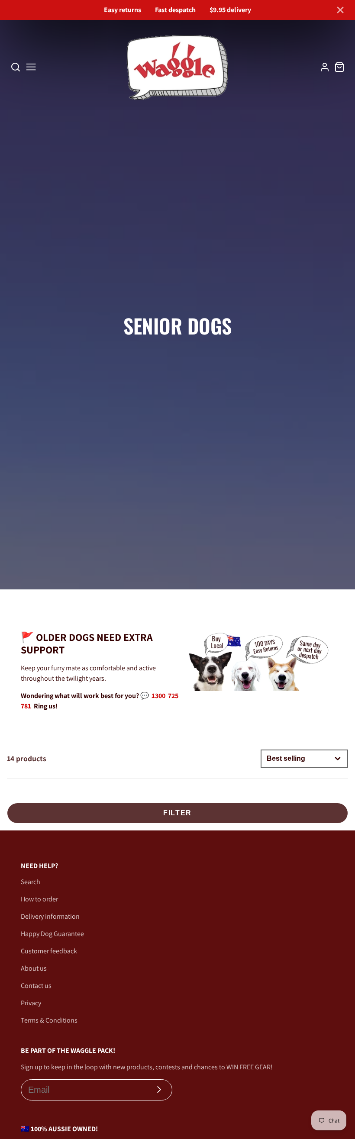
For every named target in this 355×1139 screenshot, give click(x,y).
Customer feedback (49, 951)
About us (34, 968)
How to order (39, 899)
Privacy (31, 1002)
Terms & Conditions (49, 1020)
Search (30, 881)
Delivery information (50, 916)
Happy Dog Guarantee (52, 933)
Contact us (36, 985)
